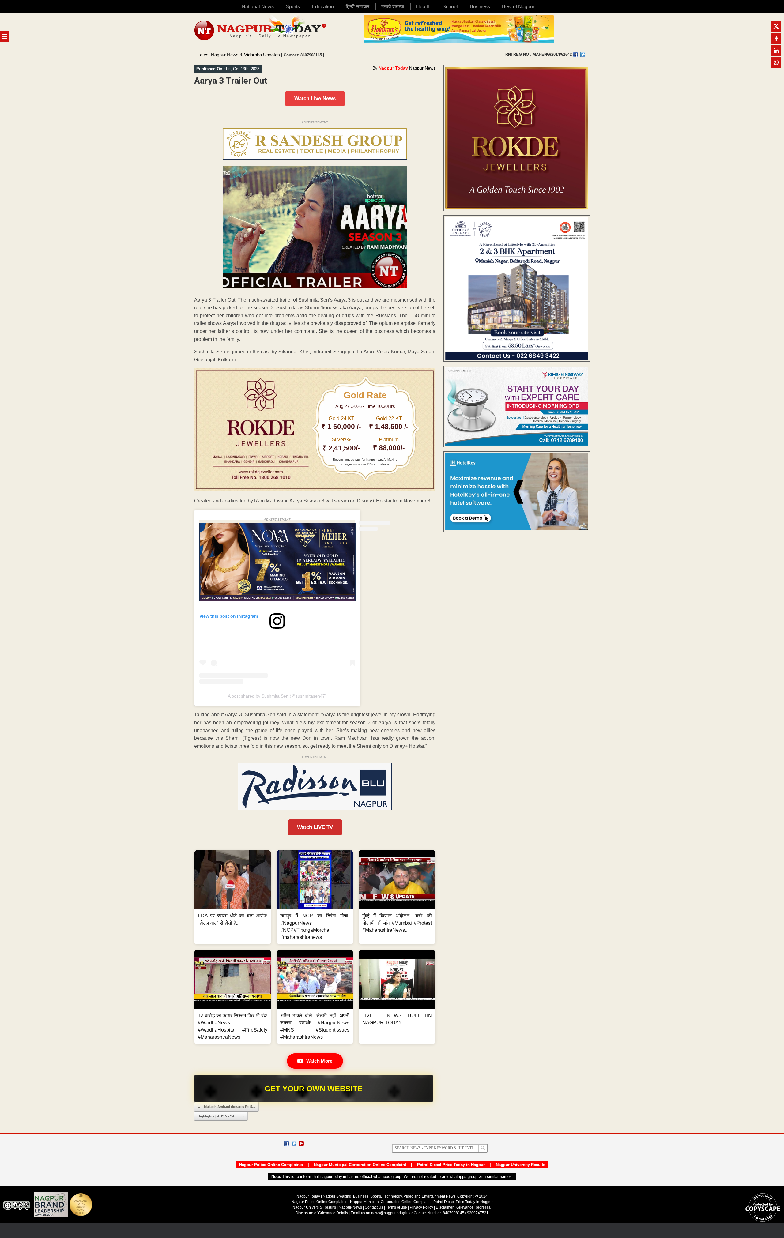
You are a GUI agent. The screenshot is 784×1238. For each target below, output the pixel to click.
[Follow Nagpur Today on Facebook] (286, 1143)
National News (258, 6)
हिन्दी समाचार (357, 6)
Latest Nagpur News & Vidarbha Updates (239, 54)
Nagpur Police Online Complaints (271, 1164)
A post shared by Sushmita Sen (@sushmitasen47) (277, 696)
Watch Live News (315, 98)
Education (323, 6)
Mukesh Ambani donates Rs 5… (226, 1106)
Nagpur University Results (520, 1164)
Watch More (319, 1060)
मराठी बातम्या (392, 6)
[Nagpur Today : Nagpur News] (260, 31)
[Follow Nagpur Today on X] (294, 1143)
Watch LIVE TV (315, 827)
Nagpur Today (393, 68)
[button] (232, 897)
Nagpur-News (350, 1207)
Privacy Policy (421, 1207)
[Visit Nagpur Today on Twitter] (582, 54)
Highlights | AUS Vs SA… (221, 1116)
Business (480, 6)
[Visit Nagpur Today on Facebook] (575, 54)
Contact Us (374, 1207)
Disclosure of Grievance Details (322, 1213)
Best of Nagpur (518, 6)
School (450, 6)
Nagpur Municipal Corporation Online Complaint (360, 1164)
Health (423, 6)
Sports (293, 6)
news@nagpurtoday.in (390, 1213)
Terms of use (396, 1207)
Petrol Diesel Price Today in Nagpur (451, 1164)
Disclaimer (445, 1207)
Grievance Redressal (474, 1207)
